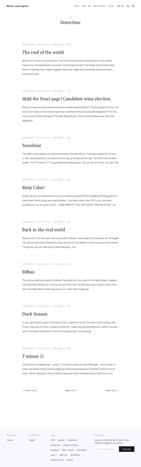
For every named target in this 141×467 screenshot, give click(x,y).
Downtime (27, 44)
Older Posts (110, 390)
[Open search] (133, 6)
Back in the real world (43, 230)
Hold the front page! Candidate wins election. (67, 99)
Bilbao (28, 272)
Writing (69, 460)
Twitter (32, 440)
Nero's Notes (99, 6)
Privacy (10, 440)
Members (55, 450)
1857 (53, 440)
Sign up (120, 6)
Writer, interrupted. (18, 6)
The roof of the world (43, 52)
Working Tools (57, 460)
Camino (61, 440)
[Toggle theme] (128, 6)
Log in (111, 6)
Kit (89, 6)
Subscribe (126, 449)
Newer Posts (31, 390)
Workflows (75, 455)
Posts (76, 6)
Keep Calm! (33, 187)
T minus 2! (33, 356)
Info (84, 6)
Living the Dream (70, 445)
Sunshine (31, 145)
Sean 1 (54, 455)
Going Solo (55, 445)
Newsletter (81, 450)
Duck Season (35, 314)
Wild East (63, 455)
